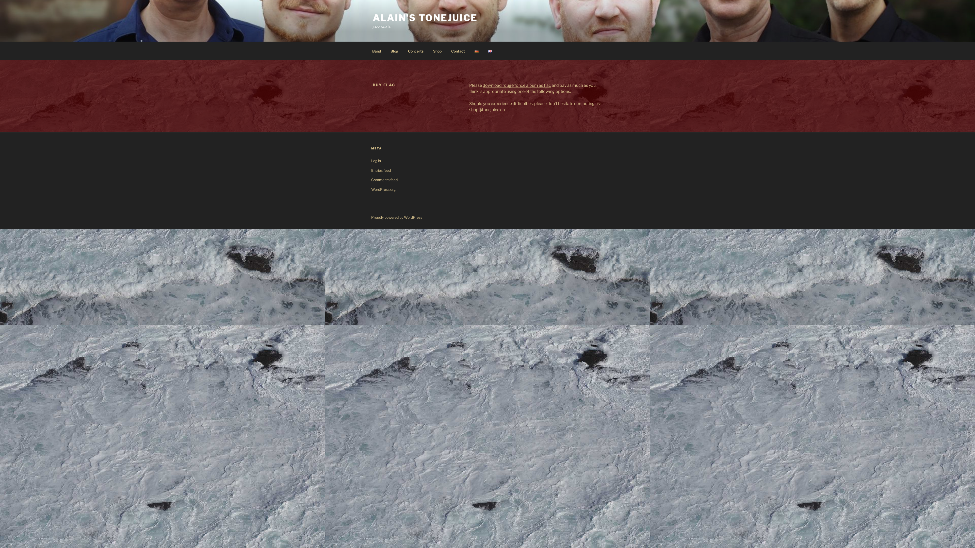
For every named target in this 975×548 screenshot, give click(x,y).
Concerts (416, 51)
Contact (458, 51)
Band (376, 51)
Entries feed (381, 170)
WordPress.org (383, 189)
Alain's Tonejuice (425, 17)
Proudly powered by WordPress (396, 217)
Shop (437, 51)
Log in (376, 161)
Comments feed (384, 180)
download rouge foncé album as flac (517, 85)
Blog (394, 51)
